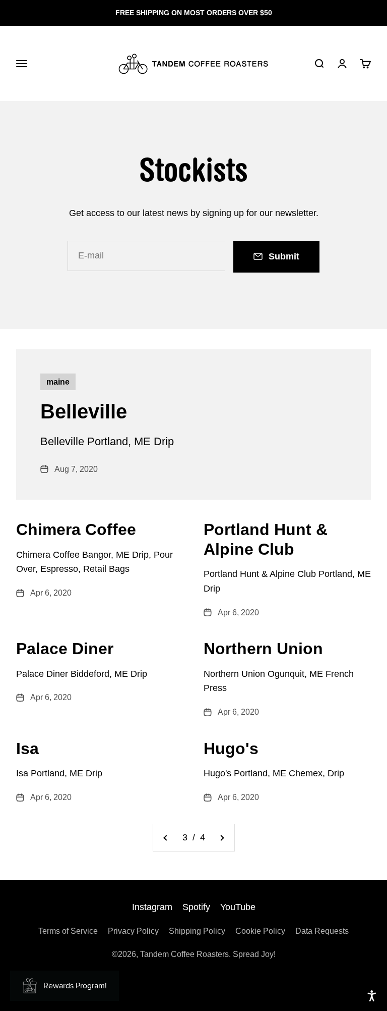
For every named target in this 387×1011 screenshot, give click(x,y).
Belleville (83, 411)
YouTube (237, 907)
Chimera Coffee (76, 529)
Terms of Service (68, 931)
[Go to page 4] (221, 837)
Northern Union (263, 649)
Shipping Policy (197, 931)
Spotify (196, 907)
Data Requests (322, 931)
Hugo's (231, 748)
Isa (27, 748)
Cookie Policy (260, 931)
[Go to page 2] (165, 837)
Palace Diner (64, 649)
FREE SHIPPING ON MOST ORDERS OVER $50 (193, 13)
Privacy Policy (133, 931)
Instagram (152, 907)
